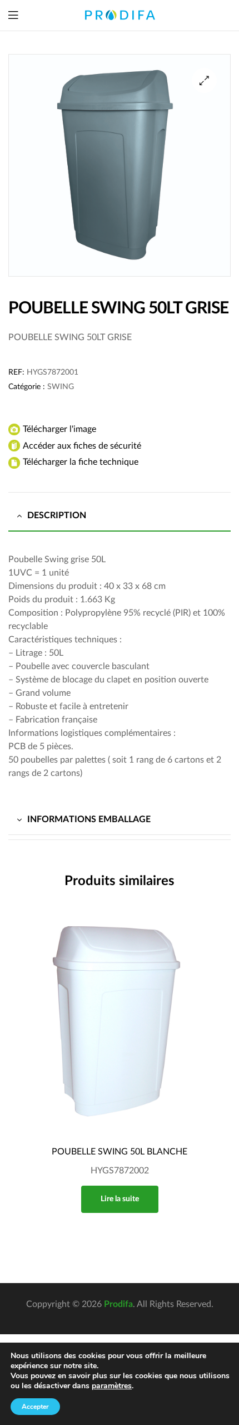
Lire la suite (120, 1199)
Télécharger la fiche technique (80, 462)
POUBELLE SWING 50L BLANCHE (119, 1151)
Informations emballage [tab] (89, 819)
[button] (204, 80)
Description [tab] (56, 515)
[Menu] (13, 15)
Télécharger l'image (59, 429)
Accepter (35, 1406)
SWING (60, 387)
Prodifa (118, 1304)
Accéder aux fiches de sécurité (82, 445)
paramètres (112, 1386)
